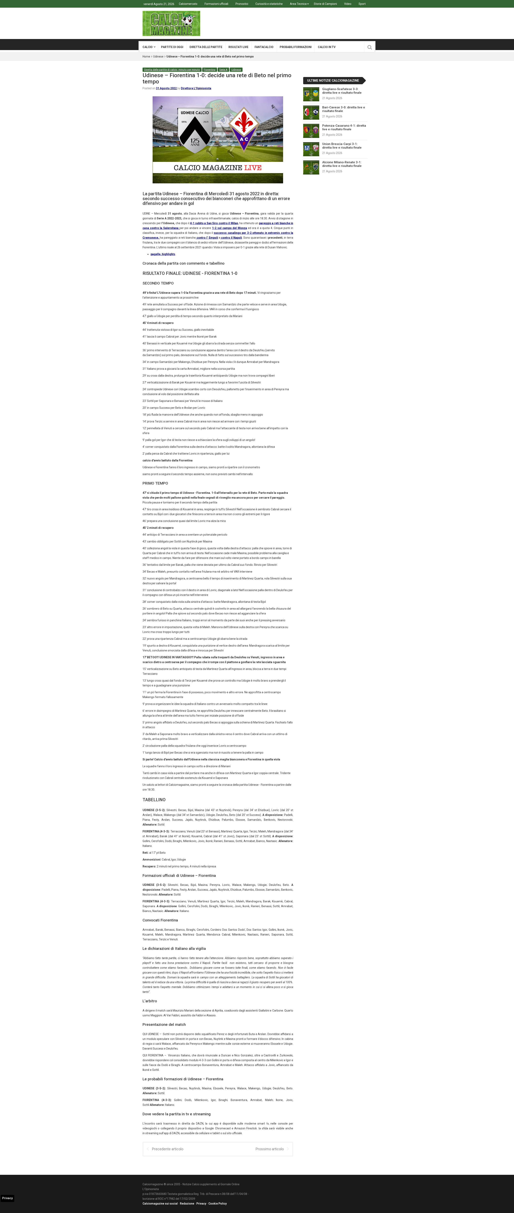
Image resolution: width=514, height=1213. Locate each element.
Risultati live (238, 47)
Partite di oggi (172, 47)
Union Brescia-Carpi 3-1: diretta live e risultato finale (342, 145)
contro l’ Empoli (207, 237)
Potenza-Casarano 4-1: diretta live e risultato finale (344, 127)
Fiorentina (209, 69)
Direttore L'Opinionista (196, 88)
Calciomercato (188, 3)
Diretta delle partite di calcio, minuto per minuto (172, 69)
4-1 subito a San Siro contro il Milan (214, 223)
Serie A (223, 69)
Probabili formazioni (296, 47)
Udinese (158, 56)
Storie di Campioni (325, 3)
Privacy (201, 1203)
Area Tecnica (298, 3)
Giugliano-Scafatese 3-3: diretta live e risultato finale (342, 90)
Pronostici (242, 3)
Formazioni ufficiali (216, 3)
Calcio (148, 47)
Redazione (187, 1203)
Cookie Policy (217, 1203)
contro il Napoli (231, 237)
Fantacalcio (264, 47)
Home (146, 56)
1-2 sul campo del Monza (229, 228)
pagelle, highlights (163, 254)
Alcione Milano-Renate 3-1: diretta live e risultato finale (342, 164)
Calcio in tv (327, 47)
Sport (362, 3)
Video (347, 3)
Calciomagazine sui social (160, 1203)
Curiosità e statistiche (269, 3)
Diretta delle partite (206, 47)
